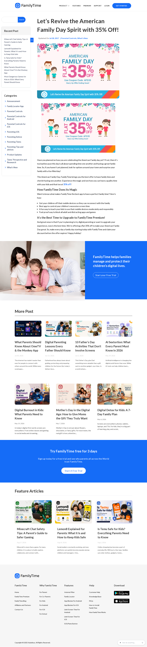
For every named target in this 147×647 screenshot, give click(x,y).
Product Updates (14, 154)
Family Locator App (15, 106)
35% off (67, 184)
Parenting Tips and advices (15, 148)
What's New (12, 167)
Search (21, 20)
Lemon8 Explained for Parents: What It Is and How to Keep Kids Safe (15, 51)
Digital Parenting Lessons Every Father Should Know (58, 346)
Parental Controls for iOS (16, 125)
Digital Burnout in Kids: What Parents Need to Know (29, 414)
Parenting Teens (14, 142)
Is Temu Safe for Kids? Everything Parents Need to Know (15, 61)
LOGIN (106, 6)
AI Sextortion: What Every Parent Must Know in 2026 (118, 346)
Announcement (13, 101)
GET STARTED (121, 6)
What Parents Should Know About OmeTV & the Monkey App (15, 70)
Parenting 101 (13, 132)
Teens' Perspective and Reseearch (17, 161)
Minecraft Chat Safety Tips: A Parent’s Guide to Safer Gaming (16, 42)
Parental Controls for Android (16, 117)
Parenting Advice (14, 137)
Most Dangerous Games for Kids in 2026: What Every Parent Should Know (15, 79)
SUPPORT (98, 6)
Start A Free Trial (73, 470)
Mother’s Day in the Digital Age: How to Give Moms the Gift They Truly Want (73, 414)
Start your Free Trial (105, 275)
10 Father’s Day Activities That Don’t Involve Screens (88, 346)
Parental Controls (15, 111)
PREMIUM (87, 6)
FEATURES (76, 6)
